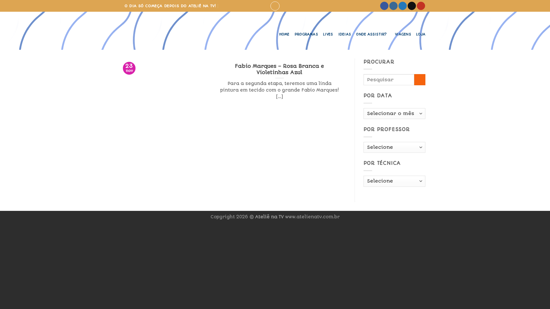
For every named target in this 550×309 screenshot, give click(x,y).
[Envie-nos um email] (412, 6)
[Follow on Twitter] (402, 6)
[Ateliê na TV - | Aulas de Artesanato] (156, 31)
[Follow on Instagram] (393, 6)
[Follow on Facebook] (384, 6)
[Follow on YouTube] (421, 6)
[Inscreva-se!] (223, 5)
